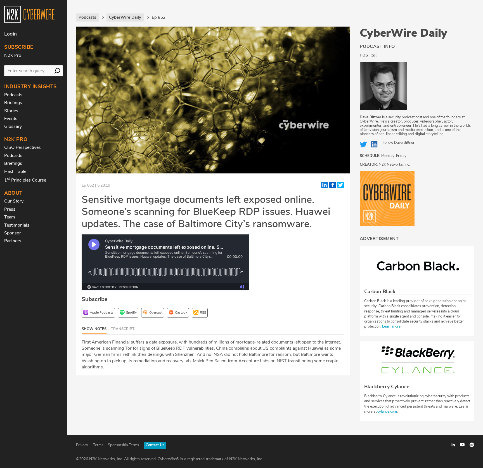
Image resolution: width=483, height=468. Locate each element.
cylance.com (387, 411)
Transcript (122, 328)
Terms (98, 445)
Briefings (13, 103)
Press (9, 209)
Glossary (13, 126)
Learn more (391, 326)
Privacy (82, 445)
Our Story (13, 201)
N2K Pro (12, 55)
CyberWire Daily (403, 33)
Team (9, 217)
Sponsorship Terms (123, 445)
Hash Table (15, 171)
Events (10, 119)
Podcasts (13, 95)
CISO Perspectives (22, 147)
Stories (11, 111)
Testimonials (16, 225)
